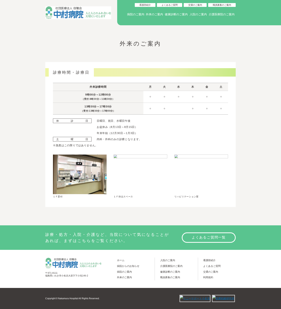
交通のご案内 (195, 5)
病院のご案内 (135, 14)
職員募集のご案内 (222, 5)
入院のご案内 (198, 14)
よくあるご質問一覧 (209, 237)
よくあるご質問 (170, 5)
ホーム (120, 260)
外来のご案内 (154, 14)
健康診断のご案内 (176, 14)
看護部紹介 (145, 5)
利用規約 (208, 277)
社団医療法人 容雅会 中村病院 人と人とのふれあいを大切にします (78, 12)
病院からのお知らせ (128, 266)
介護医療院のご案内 (222, 14)
